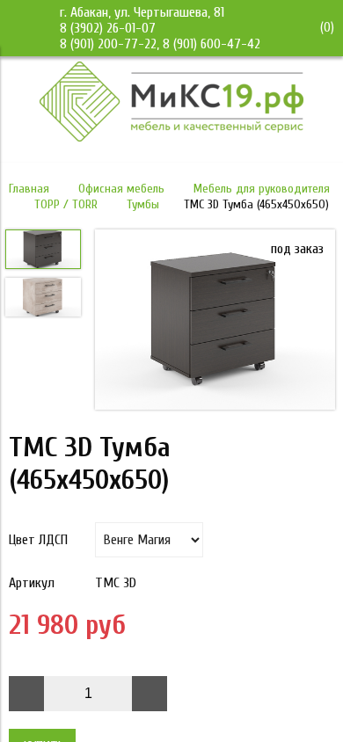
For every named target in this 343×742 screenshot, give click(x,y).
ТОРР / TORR (66, 204)
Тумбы (143, 204)
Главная (29, 188)
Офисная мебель (121, 188)
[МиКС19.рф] (171, 137)
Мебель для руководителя (261, 188)
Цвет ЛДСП (38, 540)
